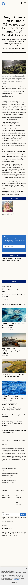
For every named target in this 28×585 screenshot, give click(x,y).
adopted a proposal (13, 102)
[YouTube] (11, 528)
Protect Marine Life (6, 286)
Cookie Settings (14, 582)
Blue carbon (5, 289)
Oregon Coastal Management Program (13, 169)
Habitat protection (12, 289)
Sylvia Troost (5, 299)
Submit (14, 249)
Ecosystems (20, 289)
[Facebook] (2, 528)
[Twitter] (9, 528)
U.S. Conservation (6, 294)
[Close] (26, 568)
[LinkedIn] (7, 528)
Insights (4, 488)
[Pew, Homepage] (5, 3)
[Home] (14, 440)
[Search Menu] (21, 3)
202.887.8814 (15, 260)
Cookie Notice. (16, 579)
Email (3, 512)
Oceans (3, 291)
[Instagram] (5, 528)
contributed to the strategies (18, 177)
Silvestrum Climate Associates (12, 167)
